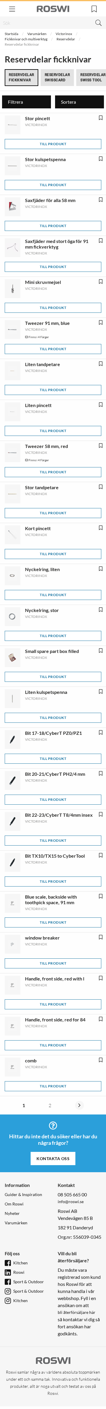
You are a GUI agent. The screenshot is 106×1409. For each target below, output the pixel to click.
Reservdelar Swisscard (57, 77)
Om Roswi (14, 1203)
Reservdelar (66, 39)
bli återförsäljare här (76, 1312)
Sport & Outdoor (28, 1281)
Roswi (18, 1272)
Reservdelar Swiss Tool (93, 77)
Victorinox (64, 34)
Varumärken (37, 34)
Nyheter (12, 1213)
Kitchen (20, 1262)
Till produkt (53, 144)
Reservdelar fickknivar (21, 77)
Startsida (11, 34)
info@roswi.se (71, 1201)
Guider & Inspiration (23, 1194)
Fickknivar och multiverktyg (26, 39)
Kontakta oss (53, 1158)
